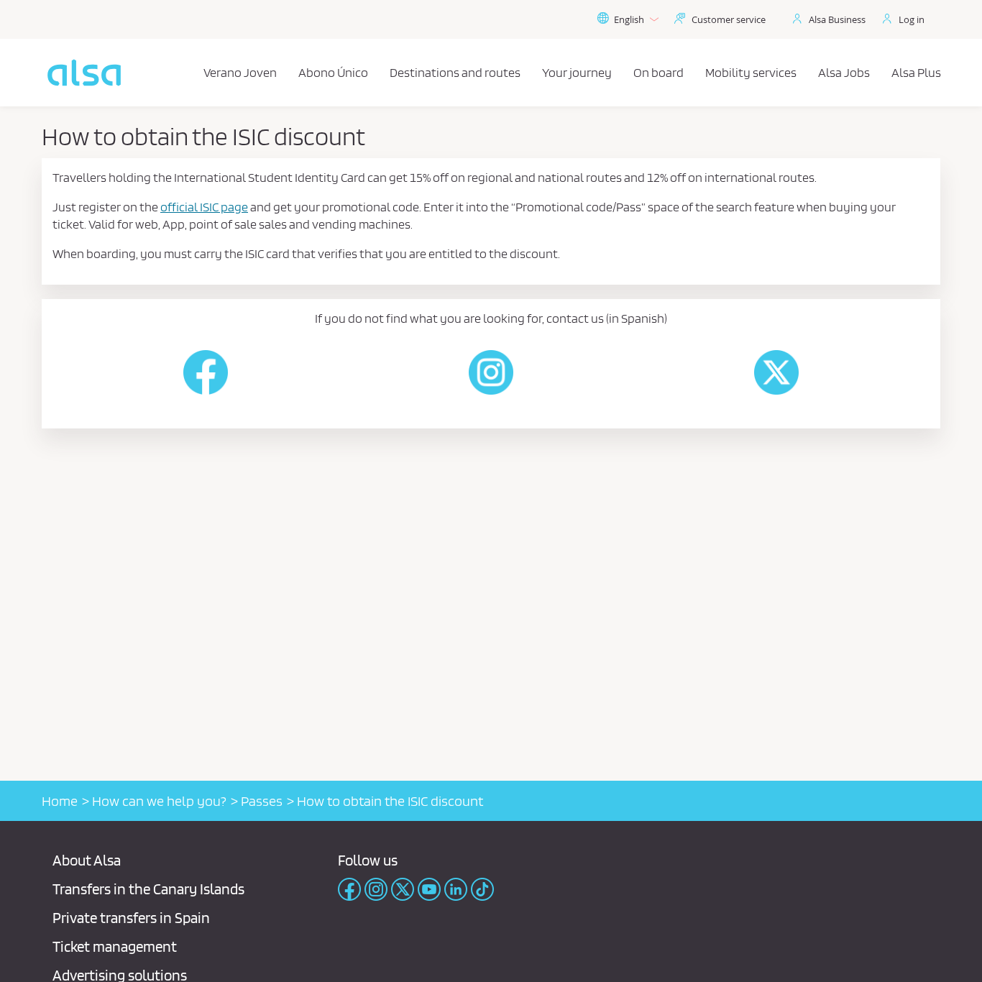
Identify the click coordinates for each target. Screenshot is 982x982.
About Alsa (86, 860)
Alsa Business (837, 19)
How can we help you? (159, 800)
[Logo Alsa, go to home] (84, 72)
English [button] (629, 19)
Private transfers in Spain (131, 918)
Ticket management (114, 946)
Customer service (729, 19)
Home (60, 800)
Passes (262, 800)
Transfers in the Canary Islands (148, 889)
